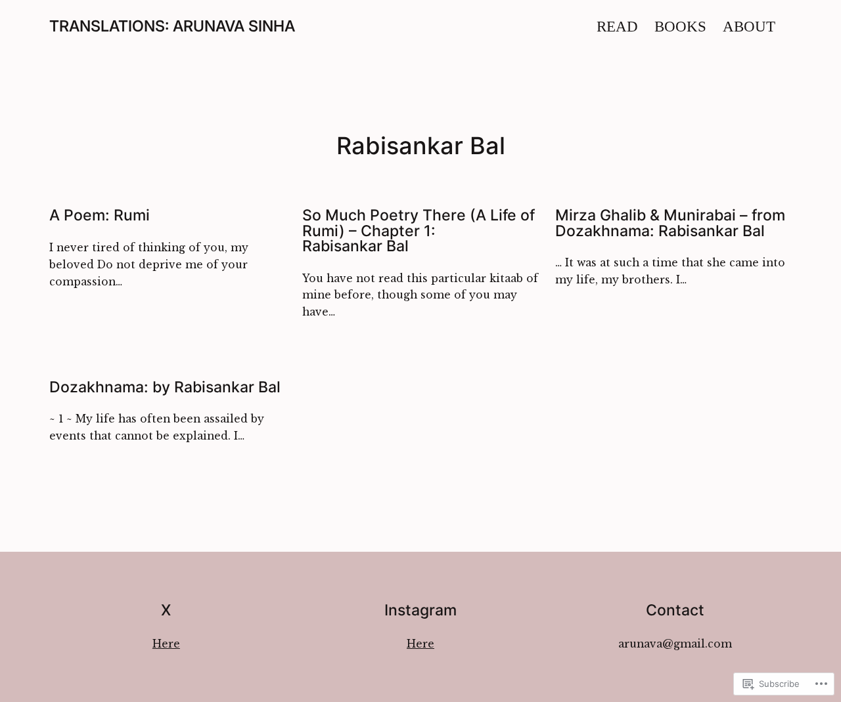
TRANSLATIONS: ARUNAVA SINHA (172, 25)
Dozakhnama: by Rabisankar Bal (165, 386)
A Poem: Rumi (99, 214)
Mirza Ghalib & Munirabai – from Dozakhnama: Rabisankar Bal (670, 222)
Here (166, 644)
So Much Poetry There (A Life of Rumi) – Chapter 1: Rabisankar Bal (418, 230)
